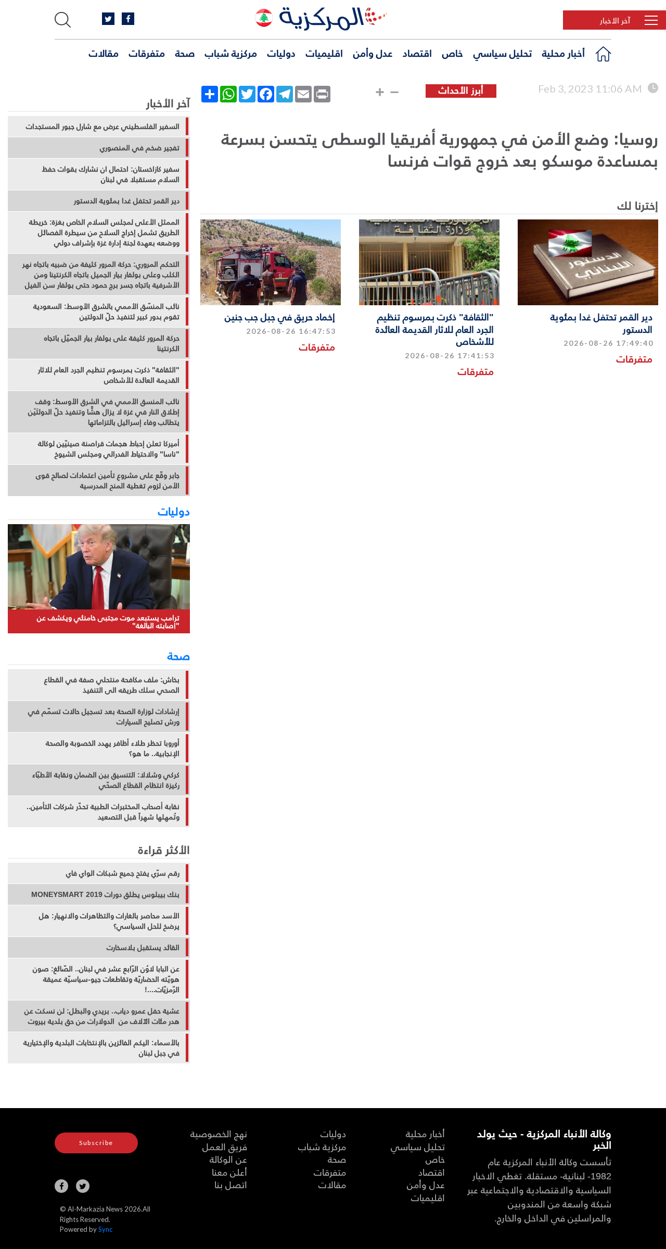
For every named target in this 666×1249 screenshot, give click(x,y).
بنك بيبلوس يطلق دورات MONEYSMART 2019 (105, 894)
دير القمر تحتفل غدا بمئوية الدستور (601, 322)
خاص (452, 52)
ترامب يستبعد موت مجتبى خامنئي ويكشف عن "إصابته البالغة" (108, 622)
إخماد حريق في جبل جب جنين (280, 316)
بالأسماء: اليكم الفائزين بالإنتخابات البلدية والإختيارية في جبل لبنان (101, 1047)
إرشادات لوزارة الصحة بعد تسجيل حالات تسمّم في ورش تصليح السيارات (104, 716)
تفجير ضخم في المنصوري (140, 147)
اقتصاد (417, 52)
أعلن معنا (229, 1172)
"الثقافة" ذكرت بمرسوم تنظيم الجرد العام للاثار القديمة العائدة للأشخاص (435, 328)
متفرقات (147, 52)
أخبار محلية (563, 52)
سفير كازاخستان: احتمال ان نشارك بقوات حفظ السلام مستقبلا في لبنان (111, 174)
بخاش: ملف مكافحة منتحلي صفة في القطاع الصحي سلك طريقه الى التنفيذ (112, 684)
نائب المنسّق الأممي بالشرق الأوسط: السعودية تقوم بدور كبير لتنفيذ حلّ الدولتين (106, 311)
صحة (185, 52)
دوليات (281, 52)
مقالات (104, 52)
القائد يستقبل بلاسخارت (143, 947)
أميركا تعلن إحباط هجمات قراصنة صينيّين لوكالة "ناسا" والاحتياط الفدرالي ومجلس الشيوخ (109, 448)
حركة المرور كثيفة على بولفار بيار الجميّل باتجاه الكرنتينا (112, 343)
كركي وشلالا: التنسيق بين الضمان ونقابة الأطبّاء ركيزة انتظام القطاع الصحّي (106, 780)
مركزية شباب (231, 52)
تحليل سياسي (502, 52)
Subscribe (96, 1143)
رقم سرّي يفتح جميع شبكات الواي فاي (123, 873)
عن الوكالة (228, 1159)
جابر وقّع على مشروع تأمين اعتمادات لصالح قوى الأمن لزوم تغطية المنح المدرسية (108, 480)
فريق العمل (224, 1146)
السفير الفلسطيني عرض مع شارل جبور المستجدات (103, 126)
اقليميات (324, 52)
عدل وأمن (372, 52)
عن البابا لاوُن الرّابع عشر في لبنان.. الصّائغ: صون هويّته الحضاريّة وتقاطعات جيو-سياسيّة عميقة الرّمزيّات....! (106, 979)
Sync (105, 1229)
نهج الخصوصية (218, 1133)
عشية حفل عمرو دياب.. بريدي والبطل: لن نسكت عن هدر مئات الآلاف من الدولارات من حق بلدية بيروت (102, 1016)
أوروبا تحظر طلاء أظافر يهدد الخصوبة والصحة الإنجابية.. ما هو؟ (113, 748)
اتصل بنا (230, 1184)
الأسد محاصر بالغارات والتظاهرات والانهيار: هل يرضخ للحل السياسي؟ (109, 920)
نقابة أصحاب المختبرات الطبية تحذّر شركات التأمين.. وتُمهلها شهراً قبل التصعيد (103, 811)
